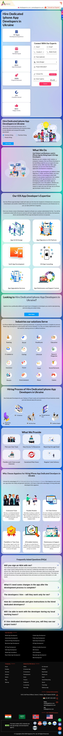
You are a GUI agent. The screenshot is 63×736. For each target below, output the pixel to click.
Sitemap (7, 682)
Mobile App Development (11, 635)
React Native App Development (12, 655)
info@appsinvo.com (25, 7)
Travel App (44, 685)
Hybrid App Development (39, 640)
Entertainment (26, 674)
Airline (24, 666)
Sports (43, 682)
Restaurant (44, 674)
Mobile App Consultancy (11, 652)
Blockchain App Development (12, 643)
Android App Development (11, 638)
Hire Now (8, 143)
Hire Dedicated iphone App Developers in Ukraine (37, 299)
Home (6, 666)
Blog (6, 679)
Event (24, 677)
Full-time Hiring (9, 135)
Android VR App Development (12, 640)
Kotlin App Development (11, 649)
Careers (7, 674)
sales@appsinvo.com (37, 7)
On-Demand (45, 666)
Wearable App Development (39, 655)
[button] (60, 732)
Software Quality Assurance (39, 647)
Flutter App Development (39, 638)
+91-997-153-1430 (50, 698)
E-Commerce (26, 671)
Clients (6, 677)
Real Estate (44, 671)
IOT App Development (10, 647)
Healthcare (26, 682)
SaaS (43, 677)
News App (25, 687)
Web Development (37, 657)
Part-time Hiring (22, 135)
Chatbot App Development (39, 635)
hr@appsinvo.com (49, 709)
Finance (25, 679)
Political (44, 669)
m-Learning (26, 685)
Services (7, 671)
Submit (45, 83)
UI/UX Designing (37, 652)
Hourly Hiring (8, 137)
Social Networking (46, 679)
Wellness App (45, 687)
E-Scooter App (26, 669)
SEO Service (36, 649)
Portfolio (7, 669)
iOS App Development (38, 643)
